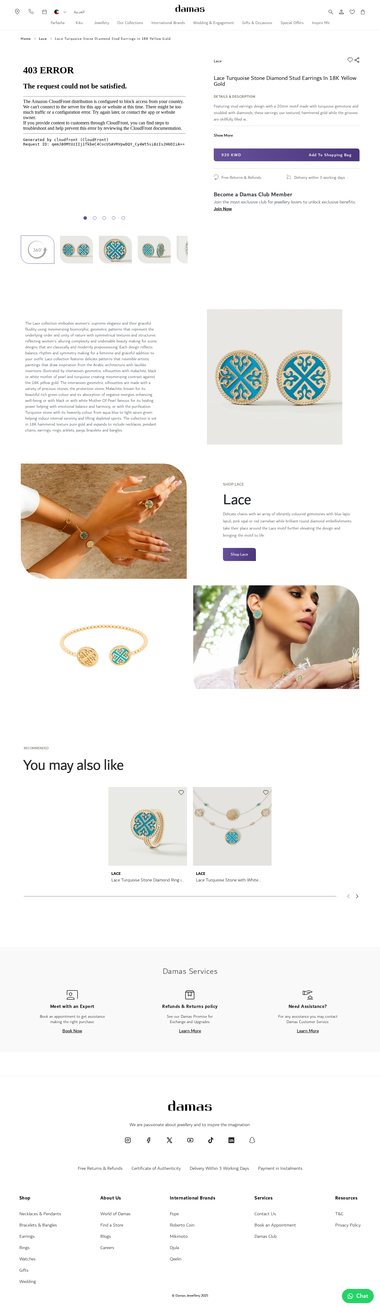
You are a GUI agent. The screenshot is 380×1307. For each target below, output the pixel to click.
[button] (64, 12)
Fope (174, 1214)
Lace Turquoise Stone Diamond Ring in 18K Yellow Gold (147, 880)
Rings (24, 1247)
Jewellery (101, 23)
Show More (223, 135)
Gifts (23, 1270)
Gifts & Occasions (257, 23)
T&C (339, 1214)
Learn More (190, 1031)
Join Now (223, 209)
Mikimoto (179, 1236)
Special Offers (292, 23)
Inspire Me (321, 23)
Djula (174, 1247)
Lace (43, 39)
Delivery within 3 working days (319, 177)
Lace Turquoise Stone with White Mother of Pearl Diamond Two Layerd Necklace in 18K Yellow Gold (231, 880)
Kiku (80, 23)
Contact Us (265, 1214)
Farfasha (58, 23)
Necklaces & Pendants (40, 1214)
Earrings (27, 1236)
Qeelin (175, 1259)
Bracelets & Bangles (38, 1225)
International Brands (168, 23)
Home (26, 39)
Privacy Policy (348, 1225)
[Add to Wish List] (350, 61)
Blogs (105, 1236)
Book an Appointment (275, 1225)
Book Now (72, 1031)
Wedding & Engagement (213, 23)
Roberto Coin (182, 1225)
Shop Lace (239, 554)
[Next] (357, 896)
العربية (79, 12)
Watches (27, 1259)
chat (362, 1296)
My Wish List (349, 12)
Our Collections (130, 23)
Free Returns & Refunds (241, 177)
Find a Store (111, 1225)
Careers (107, 1247)
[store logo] (190, 8)
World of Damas (115, 1214)
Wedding (27, 1281)
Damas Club (265, 1236)
